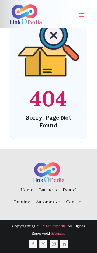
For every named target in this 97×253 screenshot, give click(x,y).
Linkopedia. (56, 226)
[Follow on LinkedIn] (64, 244)
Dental (70, 189)
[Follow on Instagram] (54, 244)
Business (48, 189)
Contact (74, 201)
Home (26, 189)
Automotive (48, 201)
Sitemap (58, 233)
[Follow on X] (43, 244)
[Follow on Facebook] (33, 244)
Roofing (22, 201)
